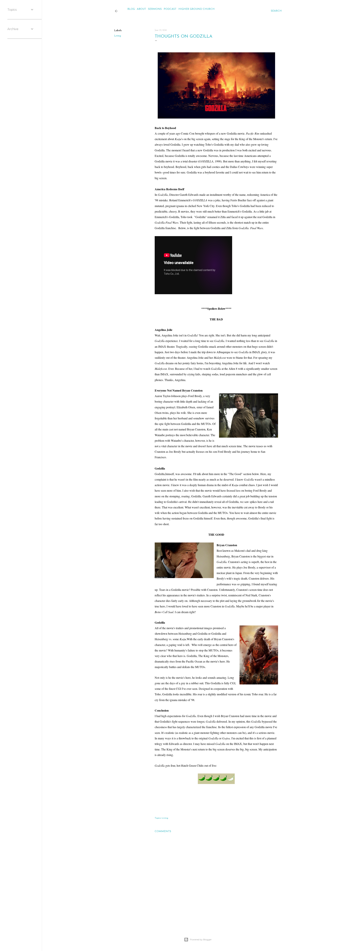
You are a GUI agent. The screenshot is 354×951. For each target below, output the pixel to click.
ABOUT (141, 9)
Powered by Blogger (201, 939)
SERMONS (155, 9)
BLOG (131, 9)
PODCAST (170, 9)
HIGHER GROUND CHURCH (196, 9)
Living (117, 35)
